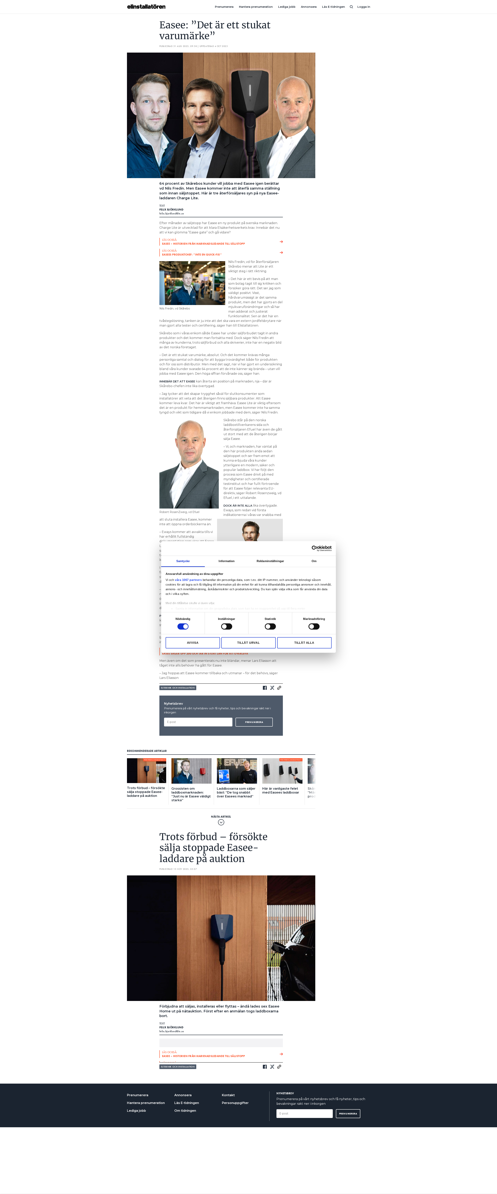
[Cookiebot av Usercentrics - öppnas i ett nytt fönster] (315, 548)
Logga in (363, 7)
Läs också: (203, 241)
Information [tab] (227, 561)
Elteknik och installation (178, 687)
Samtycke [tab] (183, 561)
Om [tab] (314, 561)
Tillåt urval (248, 642)
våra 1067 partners (188, 579)
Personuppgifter (235, 1103)
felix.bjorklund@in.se (171, 213)
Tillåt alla (304, 642)
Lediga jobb (286, 7)
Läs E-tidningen (333, 7)
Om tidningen (185, 1111)
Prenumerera (224, 7)
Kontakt (228, 1095)
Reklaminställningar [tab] (270, 561)
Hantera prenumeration (256, 7)
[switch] (226, 626)
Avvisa (193, 642)
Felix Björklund (171, 209)
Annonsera (309, 7)
